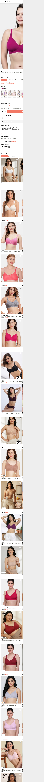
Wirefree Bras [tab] (21, 156)
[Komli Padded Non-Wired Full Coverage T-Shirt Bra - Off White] (11, 203)
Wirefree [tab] (10, 79)
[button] (1, 1)
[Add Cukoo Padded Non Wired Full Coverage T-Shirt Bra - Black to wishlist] (20, 223)
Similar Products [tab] (5, 156)
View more (3, 133)
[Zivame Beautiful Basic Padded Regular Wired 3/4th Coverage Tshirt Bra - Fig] (11, 398)
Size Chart (12, 105)
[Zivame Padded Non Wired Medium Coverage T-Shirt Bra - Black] (11, 365)
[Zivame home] (6, 1)
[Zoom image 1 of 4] (22, 36)
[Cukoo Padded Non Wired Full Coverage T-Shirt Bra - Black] (11, 236)
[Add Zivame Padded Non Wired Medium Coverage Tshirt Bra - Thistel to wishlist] (20, 677)
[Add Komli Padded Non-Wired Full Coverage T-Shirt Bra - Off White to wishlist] (20, 191)
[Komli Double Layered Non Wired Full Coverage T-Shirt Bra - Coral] (11, 268)
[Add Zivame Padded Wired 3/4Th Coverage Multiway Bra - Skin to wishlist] (20, 483)
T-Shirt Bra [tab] (23, 79)
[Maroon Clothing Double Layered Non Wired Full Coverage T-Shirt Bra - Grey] (11, 300)
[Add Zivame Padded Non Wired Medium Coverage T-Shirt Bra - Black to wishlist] (20, 353)
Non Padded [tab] (4, 79)
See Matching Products (10, 83)
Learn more (3, 83)
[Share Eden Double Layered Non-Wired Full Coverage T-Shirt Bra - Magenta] (2, 111)
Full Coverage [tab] (16, 79)
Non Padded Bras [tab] (13, 156)
